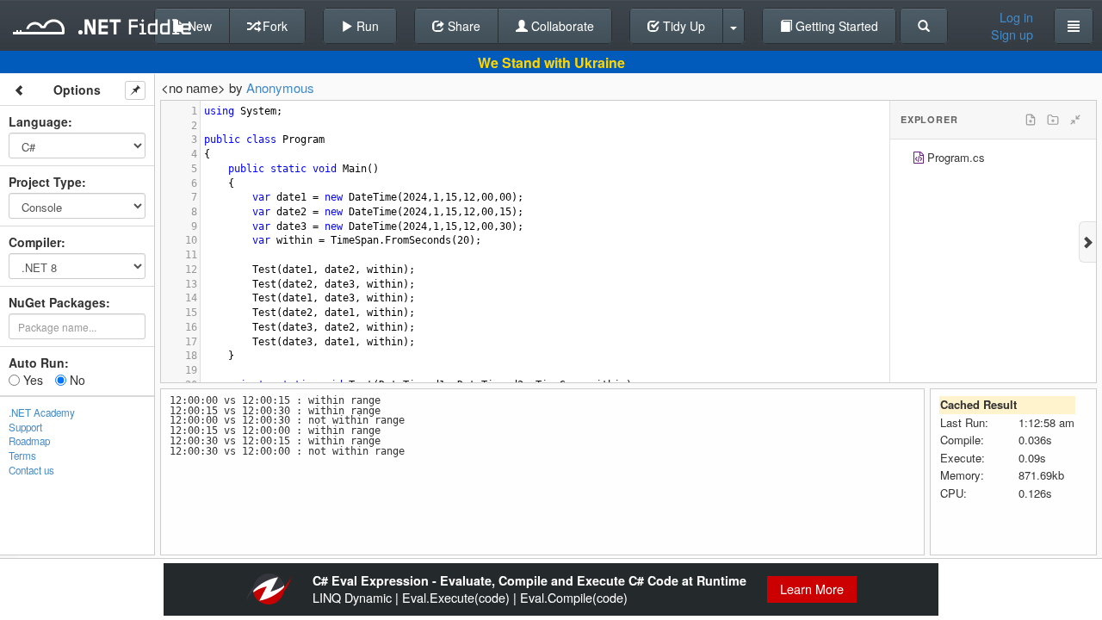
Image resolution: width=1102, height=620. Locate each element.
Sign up (1012, 34)
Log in (1016, 17)
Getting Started (835, 25)
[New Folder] (1053, 119)
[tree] (993, 159)
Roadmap (29, 441)
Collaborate (561, 25)
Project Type (45, 181)
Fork (273, 25)
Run (366, 25)
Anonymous (280, 87)
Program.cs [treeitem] (956, 157)
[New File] (1030, 119)
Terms (22, 455)
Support (25, 427)
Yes (31, 379)
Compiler (35, 242)
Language (38, 121)
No (75, 379)
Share (462, 25)
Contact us (31, 470)
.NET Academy (42, 412)
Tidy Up (682, 25)
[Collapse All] (1075, 119)
